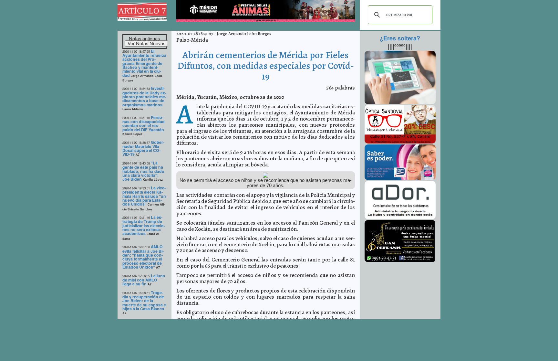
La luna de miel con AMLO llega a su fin (143, 280)
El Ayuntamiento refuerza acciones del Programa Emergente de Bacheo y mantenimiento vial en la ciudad (144, 63)
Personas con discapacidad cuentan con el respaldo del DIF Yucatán (143, 123)
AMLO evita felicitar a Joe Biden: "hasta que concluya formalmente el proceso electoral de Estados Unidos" (143, 257)
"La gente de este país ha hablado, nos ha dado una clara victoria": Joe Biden (143, 171)
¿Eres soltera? (400, 38)
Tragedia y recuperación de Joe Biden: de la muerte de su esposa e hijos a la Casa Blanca (144, 301)
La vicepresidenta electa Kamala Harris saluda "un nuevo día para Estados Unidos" (144, 196)
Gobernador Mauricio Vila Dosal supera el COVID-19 (143, 148)
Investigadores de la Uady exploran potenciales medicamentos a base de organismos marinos (144, 96)
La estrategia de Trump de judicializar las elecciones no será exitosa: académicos (143, 225)
